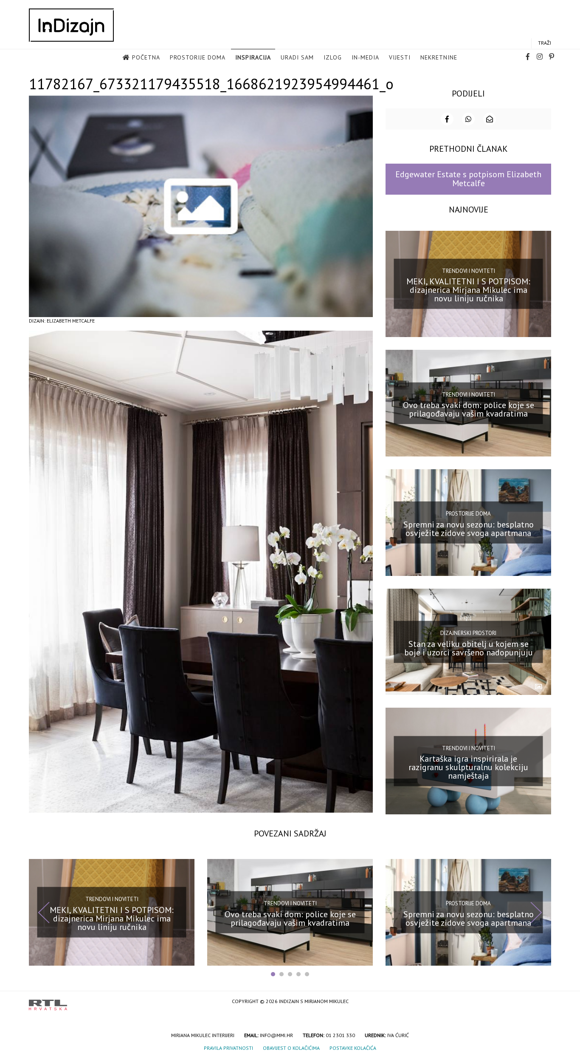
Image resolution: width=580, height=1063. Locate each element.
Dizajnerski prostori (468, 633)
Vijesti (400, 57)
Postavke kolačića (352, 1048)
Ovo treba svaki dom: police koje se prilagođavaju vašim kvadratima (468, 409)
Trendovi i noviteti (468, 271)
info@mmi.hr (276, 1035)
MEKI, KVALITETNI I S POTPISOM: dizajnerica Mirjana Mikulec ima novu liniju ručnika (468, 290)
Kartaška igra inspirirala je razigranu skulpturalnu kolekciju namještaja (468, 767)
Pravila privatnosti (228, 1048)
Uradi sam (297, 57)
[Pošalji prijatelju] (489, 119)
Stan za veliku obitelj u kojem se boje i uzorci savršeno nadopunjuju (468, 648)
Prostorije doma (197, 57)
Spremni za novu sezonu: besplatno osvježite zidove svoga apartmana (468, 529)
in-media (365, 57)
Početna (146, 57)
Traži (544, 43)
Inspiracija (253, 57)
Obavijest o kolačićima (291, 1048)
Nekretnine (438, 57)
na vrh (542, 1002)
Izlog (333, 57)
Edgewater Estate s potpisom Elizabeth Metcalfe (468, 179)
